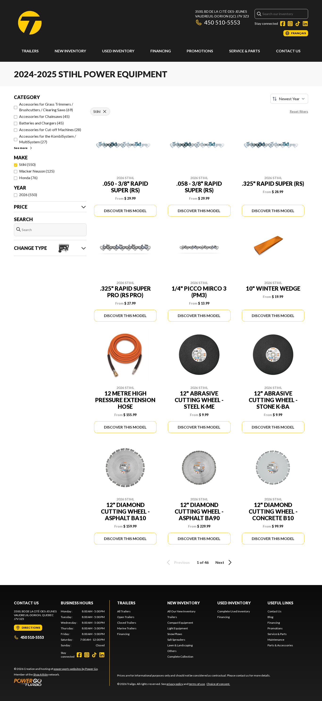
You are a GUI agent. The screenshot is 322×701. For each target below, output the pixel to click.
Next (219, 562)
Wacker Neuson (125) (36, 171)
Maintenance (276, 639)
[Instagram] (290, 23)
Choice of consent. (218, 684)
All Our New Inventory (181, 611)
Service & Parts (244, 51)
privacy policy (174, 684)
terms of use (197, 684)
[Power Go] (56, 682)
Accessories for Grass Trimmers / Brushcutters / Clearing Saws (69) (46, 107)
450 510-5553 (222, 22)
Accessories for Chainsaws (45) (44, 116)
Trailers (30, 51)
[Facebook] (282, 23)
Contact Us (288, 51)
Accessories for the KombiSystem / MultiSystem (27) (47, 139)
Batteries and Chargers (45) (41, 123)
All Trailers (124, 611)
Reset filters (299, 111)
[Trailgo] (30, 23)
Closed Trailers (126, 622)
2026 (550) (28, 194)
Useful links (280, 603)
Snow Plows (174, 634)
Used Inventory (118, 51)
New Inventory (70, 51)
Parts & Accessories (280, 645)
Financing (160, 51)
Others (172, 651)
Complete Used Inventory (233, 611)
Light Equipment (177, 628)
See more (21, 148)
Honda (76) (28, 177)
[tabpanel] (83, 628)
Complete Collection (180, 656)
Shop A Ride (40, 674)
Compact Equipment (180, 622)
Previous (182, 562)
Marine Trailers (126, 628)
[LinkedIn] (305, 23)
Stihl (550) (27, 164)
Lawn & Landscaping (180, 645)
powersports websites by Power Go (76, 669)
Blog (270, 617)
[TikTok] (298, 23)
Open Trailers (125, 617)
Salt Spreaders (176, 639)
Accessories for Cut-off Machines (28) (50, 129)
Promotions (200, 51)
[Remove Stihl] (104, 111)
